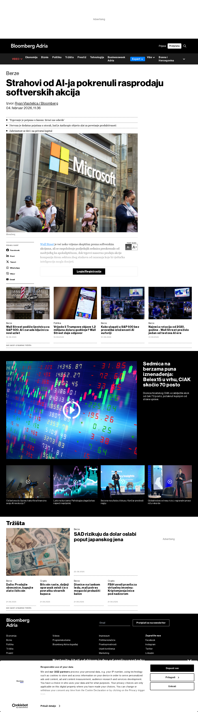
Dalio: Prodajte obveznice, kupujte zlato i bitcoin (19, 587)
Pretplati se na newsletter (151, 623)
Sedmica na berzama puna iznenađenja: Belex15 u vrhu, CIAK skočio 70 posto (167, 374)
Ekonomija (31, 57)
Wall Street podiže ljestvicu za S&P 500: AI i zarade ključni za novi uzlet (28, 330)
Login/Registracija (89, 271)
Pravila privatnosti (108, 644)
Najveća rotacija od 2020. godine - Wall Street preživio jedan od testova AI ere (168, 330)
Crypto (43, 581)
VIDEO (16, 59)
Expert (136, 59)
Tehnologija (97, 57)
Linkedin (149, 653)
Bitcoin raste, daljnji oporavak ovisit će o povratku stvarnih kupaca (54, 589)
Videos (56, 636)
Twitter (149, 649)
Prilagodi (170, 677)
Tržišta (69, 57)
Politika (57, 57)
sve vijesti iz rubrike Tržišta (18, 608)
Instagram (150, 644)
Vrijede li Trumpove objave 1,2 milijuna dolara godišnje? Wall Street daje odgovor (75, 330)
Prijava (162, 46)
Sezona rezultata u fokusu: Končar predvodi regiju (122, 502)
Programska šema (62, 640)
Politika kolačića (107, 640)
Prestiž (81, 57)
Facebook (150, 640)
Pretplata (174, 46)
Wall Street (47, 244)
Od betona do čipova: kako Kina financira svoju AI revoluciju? (26, 502)
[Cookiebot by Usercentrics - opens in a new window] (20, 706)
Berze (9, 323)
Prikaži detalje (48, 706)
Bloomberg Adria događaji (65, 644)
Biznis (44, 57)
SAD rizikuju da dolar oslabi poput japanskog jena (105, 536)
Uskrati (172, 686)
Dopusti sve (172, 668)
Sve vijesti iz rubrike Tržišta (18, 345)
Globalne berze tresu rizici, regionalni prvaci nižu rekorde (169, 502)
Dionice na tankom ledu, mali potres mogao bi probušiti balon (87, 589)
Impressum (104, 636)
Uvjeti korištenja (107, 649)
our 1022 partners (60, 671)
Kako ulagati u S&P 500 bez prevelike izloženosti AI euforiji (120, 330)
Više (149, 57)
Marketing (104, 653)
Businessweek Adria (116, 59)
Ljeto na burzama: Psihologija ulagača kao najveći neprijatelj (74, 502)
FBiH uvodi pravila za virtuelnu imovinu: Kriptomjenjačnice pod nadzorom (122, 589)
